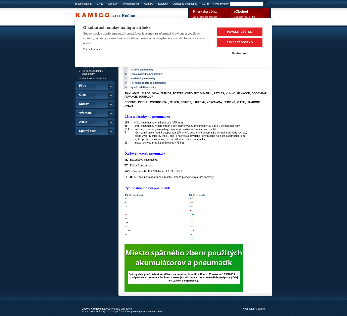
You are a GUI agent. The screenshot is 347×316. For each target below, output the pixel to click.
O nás (100, 3)
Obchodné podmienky (185, 3)
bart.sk (261, 308)
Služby (84, 103)
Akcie (83, 121)
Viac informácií (92, 49)
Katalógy (163, 3)
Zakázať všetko (240, 42)
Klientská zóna (204, 11)
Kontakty (112, 3)
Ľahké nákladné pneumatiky (147, 74)
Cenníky (148, 3)
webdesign (249, 308)
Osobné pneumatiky (142, 69)
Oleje (82, 94)
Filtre (82, 85)
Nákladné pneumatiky (143, 78)
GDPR (205, 3)
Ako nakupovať (130, 3)
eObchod (241, 11)
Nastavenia (240, 53)
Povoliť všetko (239, 31)
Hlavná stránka (83, 3)
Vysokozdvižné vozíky (94, 78)
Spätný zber (87, 131)
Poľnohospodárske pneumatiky (92, 72)
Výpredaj (85, 112)
